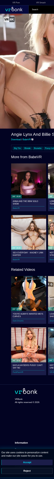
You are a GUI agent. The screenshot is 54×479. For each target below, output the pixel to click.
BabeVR (27, 139)
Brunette (37, 148)
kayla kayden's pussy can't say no (28, 366)
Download (16, 139)
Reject (27, 471)
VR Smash (41, 2)
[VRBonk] (26, 391)
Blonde (27, 148)
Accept (27, 462)
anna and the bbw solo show (25, 202)
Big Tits (17, 148)
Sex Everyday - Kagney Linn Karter (28, 254)
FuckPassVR (18, 372)
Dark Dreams (18, 321)
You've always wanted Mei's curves (28, 315)
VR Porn (16, 2)
